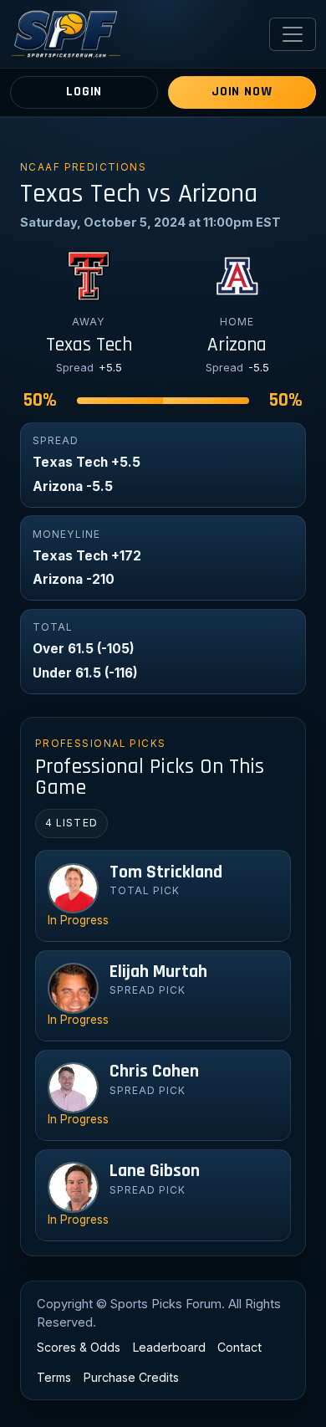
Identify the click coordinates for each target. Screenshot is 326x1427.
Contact (239, 1347)
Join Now (241, 91)
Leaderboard (169, 1347)
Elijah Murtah (158, 972)
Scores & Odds (78, 1347)
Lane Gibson (155, 1171)
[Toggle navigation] (292, 34)
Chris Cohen (154, 1071)
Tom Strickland (166, 872)
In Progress (78, 920)
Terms (54, 1377)
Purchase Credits (131, 1377)
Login (84, 91)
